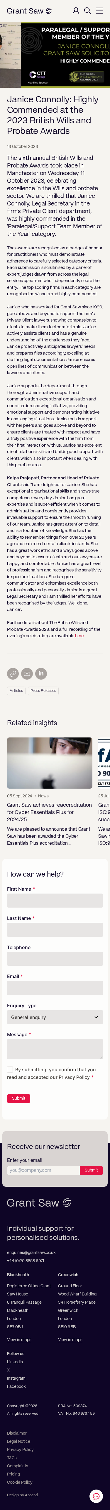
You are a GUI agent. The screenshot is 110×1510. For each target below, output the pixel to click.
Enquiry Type (21, 1005)
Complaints (17, 1466)
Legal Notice (18, 1442)
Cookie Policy (20, 1482)
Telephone (19, 947)
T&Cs (12, 1458)
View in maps (19, 1340)
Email (13, 976)
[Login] (75, 11)
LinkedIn (15, 1362)
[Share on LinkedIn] (41, 674)
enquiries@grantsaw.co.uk (31, 1253)
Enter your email (24, 1160)
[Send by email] (27, 674)
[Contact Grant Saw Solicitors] (96, 1496)
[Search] (87, 11)
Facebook (16, 1387)
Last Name (19, 918)
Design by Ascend (22, 1495)
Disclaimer (17, 1433)
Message (17, 1034)
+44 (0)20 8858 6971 (25, 1261)
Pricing (13, 1474)
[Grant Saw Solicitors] (29, 11)
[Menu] (99, 11)
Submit (18, 1098)
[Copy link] (13, 674)
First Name (19, 889)
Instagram (16, 1378)
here (79, 636)
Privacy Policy (74, 1077)
